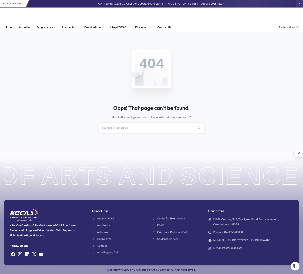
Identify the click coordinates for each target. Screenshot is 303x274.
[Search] (199, 128)
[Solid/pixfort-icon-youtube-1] (41, 254)
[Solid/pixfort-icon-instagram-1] (20, 254)
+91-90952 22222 (237, 240)
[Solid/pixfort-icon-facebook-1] (13, 254)
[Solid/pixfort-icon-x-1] (34, 254)
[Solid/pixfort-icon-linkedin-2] (27, 254)
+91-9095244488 (259, 240)
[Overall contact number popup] (295, 266)
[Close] (299, 153)
